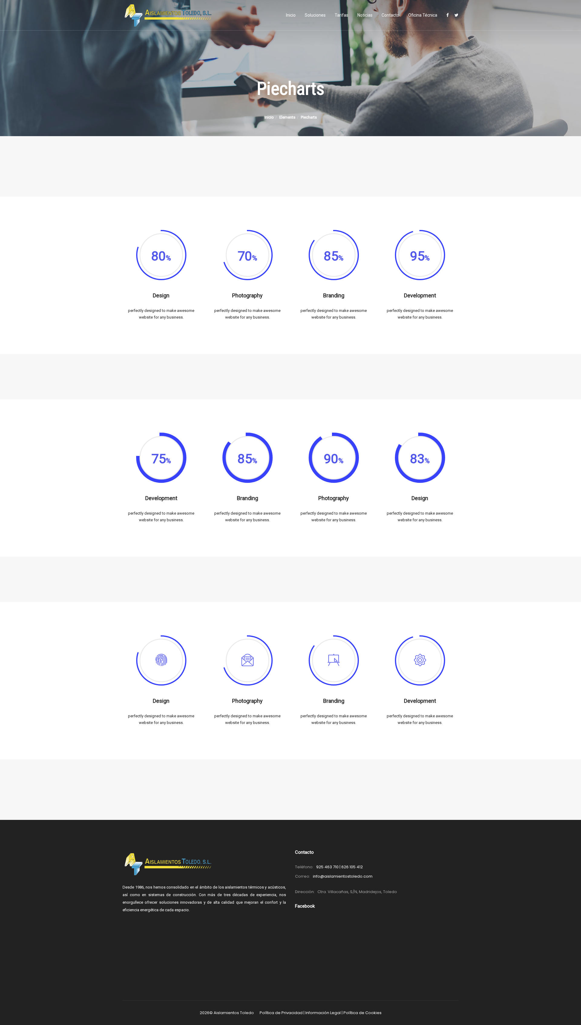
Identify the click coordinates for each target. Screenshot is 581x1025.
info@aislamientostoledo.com (343, 876)
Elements (287, 117)
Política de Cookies (362, 1013)
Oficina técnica (422, 15)
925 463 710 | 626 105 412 (339, 867)
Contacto (390, 15)
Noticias (365, 15)
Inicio (291, 15)
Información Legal (323, 1013)
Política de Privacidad (281, 1013)
